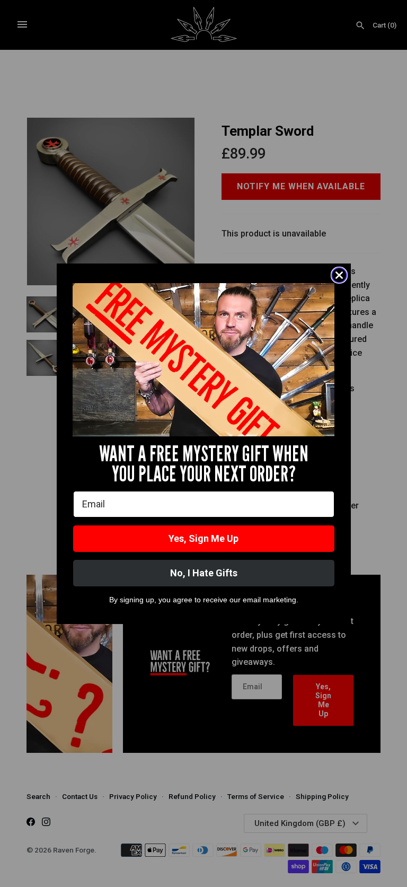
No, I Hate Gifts (203, 572)
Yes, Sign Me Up (203, 538)
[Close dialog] (339, 275)
